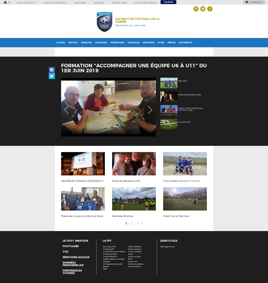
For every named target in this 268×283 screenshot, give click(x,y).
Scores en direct (134, 257)
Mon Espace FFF (109, 247)
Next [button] (150, 107)
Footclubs (71, 246)
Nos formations (134, 267)
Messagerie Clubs (168, 247)
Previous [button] (66, 107)
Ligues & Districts (26, 3)
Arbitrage (148, 42)
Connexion (256, 2)
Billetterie (80, 3)
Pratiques (101, 42)
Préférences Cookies (72, 271)
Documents (185, 42)
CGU (65, 252)
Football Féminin (110, 257)
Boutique (99, 3)
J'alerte (168, 2)
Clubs (161, 42)
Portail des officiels (145, 3)
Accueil (60, 42)
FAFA (105, 269)
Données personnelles (73, 264)
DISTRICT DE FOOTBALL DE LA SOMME (137, 20)
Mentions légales (76, 257)
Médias (172, 42)
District (73, 42)
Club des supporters (55, 3)
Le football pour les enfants (114, 252)
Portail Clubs (119, 3)
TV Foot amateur (134, 252)
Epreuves (86, 42)
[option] (108, 107)
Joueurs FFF (132, 262)
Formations (117, 42)
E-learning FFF (108, 249)
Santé (130, 254)
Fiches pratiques (134, 249)
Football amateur (110, 254)
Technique (133, 42)
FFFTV (130, 259)
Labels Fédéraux (134, 247)
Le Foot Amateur (75, 241)
